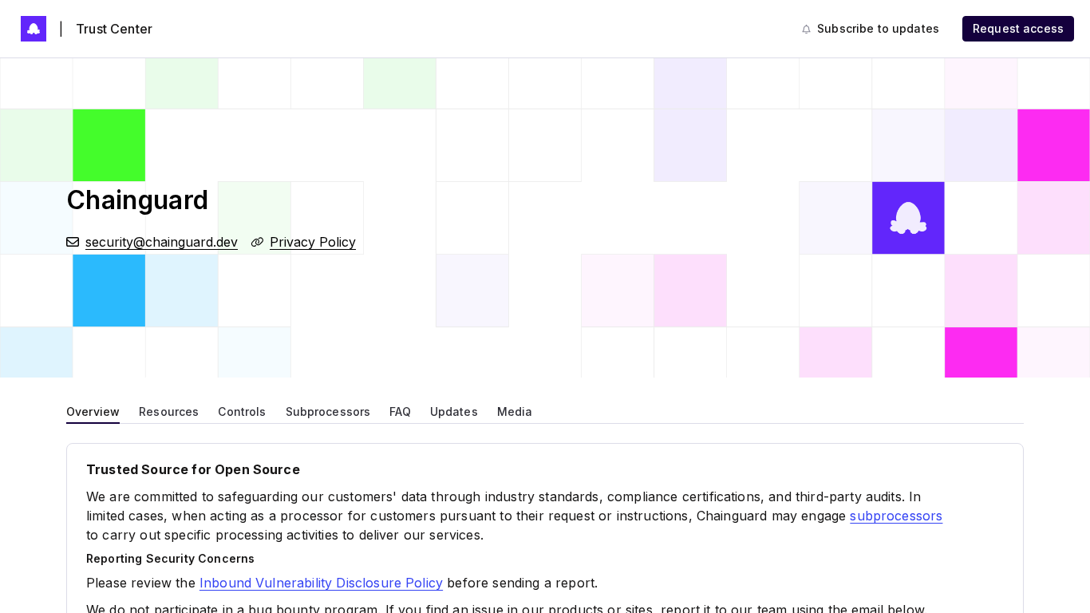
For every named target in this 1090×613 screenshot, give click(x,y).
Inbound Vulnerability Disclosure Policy (321, 583)
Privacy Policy (313, 242)
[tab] (93, 410)
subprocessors (896, 516)
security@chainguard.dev (161, 242)
